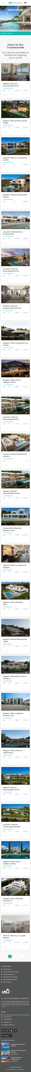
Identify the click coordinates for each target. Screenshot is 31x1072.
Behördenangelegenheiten (10, 979)
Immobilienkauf (7, 969)
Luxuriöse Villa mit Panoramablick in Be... (11, 270)
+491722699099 (7, 1019)
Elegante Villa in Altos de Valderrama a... (12, 751)
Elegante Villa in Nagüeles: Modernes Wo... (13, 714)
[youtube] (11, 1030)
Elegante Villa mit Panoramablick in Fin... (11, 788)
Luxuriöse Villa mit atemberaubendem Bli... (12, 825)
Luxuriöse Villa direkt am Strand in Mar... (13, 233)
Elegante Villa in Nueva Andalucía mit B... (12, 381)
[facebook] (3, 1030)
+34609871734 (7, 1022)
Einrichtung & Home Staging (10, 977)
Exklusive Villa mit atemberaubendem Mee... (12, 307)
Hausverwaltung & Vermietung (11, 971)
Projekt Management (8, 974)
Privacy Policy (21, 1069)
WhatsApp (6, 1035)
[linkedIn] (7, 1030)
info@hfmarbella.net (8, 1024)
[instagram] (15, 1030)
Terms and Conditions (12, 1069)
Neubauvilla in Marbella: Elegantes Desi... (12, 529)
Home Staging (7, 982)
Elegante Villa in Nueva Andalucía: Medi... (12, 862)
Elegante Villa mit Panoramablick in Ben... (12, 492)
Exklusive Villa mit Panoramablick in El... (11, 85)
